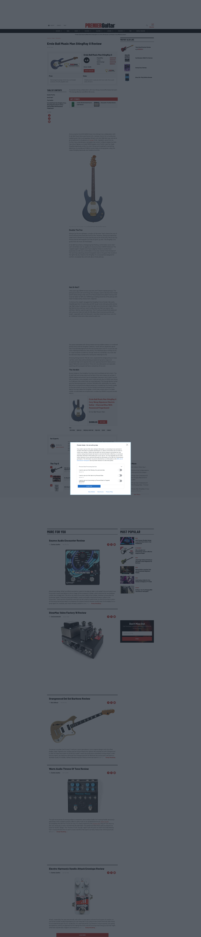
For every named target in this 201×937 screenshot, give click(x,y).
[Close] (127, 445)
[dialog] (100, 468)
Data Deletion (91, 491)
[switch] (120, 470)
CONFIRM (89, 486)
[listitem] (100, 466)
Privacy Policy (109, 491)
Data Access (100, 491)
